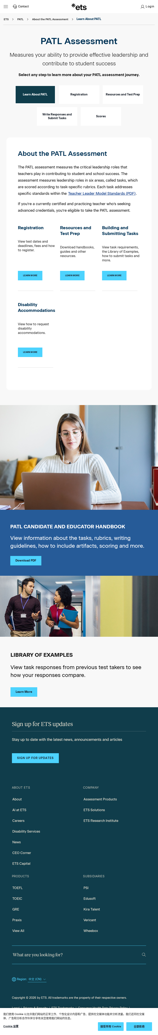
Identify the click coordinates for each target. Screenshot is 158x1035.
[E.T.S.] (79, 7)
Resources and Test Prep (123, 94)
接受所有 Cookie (110, 1026)
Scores (101, 116)
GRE (15, 909)
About (17, 799)
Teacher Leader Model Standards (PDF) (102, 193)
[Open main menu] (5, 6)
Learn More (24, 692)
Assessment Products (100, 799)
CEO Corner (21, 853)
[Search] (144, 954)
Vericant (90, 920)
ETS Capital (21, 864)
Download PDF (25, 560)
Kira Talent (92, 909)
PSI (86, 888)
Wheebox (91, 931)
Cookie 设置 (11, 1026)
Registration (79, 94)
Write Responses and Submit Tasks (57, 116)
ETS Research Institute (101, 821)
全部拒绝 (139, 1026)
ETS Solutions (94, 810)
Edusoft (90, 899)
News (16, 842)
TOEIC (17, 899)
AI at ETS (19, 810)
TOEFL (17, 888)
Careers (18, 821)
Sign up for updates (35, 758)
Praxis (17, 920)
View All (18, 931)
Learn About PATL (35, 94)
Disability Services (26, 831)
